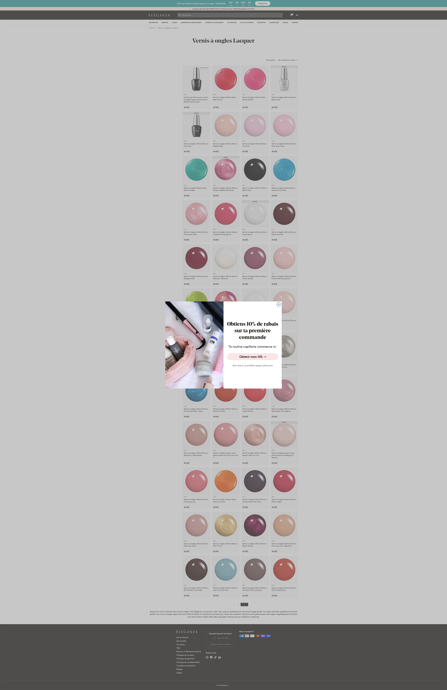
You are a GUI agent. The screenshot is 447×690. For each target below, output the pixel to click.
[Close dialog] (279, 304)
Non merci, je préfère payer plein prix (253, 365)
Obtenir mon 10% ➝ (252, 357)
